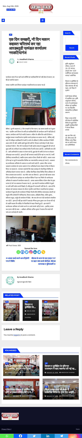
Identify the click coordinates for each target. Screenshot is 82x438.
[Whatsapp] (18, 252)
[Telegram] (39, 252)
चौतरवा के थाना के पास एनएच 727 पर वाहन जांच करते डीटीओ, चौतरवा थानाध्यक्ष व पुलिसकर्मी (43, 261)
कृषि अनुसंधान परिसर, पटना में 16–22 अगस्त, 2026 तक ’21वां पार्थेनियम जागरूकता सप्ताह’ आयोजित (21, 368)
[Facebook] (22, 252)
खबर (11, 34)
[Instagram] (31, 252)
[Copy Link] (43, 252)
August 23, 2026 (52, 372)
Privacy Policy (6, 429)
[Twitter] (27, 252)
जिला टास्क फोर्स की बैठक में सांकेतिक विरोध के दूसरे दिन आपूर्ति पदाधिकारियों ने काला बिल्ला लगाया (59, 392)
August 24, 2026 (13, 372)
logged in (17, 335)
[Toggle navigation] (42, 20)
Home (78, 429)
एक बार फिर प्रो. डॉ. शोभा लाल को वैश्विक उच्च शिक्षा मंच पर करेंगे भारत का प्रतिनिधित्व (70, 140)
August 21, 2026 (52, 396)
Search (68, 33)
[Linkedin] (35, 252)
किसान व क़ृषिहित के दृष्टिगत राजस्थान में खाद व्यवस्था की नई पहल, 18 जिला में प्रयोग (71, 85)
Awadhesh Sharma (27, 59)
